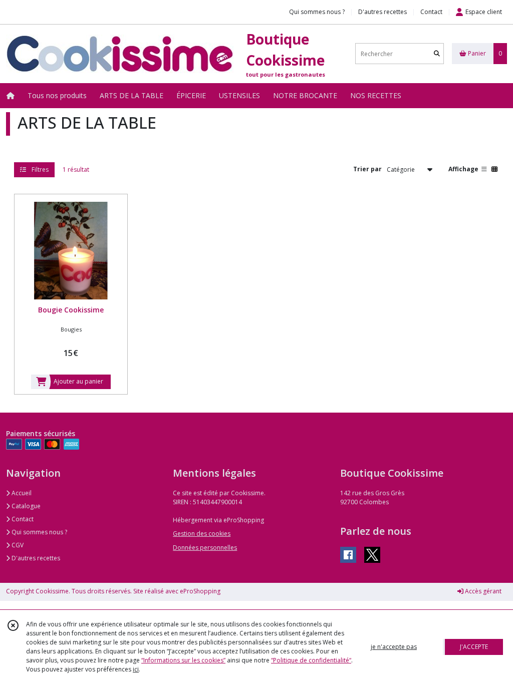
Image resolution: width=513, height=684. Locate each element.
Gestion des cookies (201, 533)
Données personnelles (205, 547)
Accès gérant (482, 591)
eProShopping (200, 591)
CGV (17, 545)
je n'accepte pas (394, 646)
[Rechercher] (436, 54)
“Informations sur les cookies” (183, 660)
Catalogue (25, 506)
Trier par (367, 169)
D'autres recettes (35, 558)
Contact (431, 12)
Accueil (21, 493)
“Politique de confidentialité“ (311, 660)
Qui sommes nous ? (38, 532)
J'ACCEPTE (474, 646)
